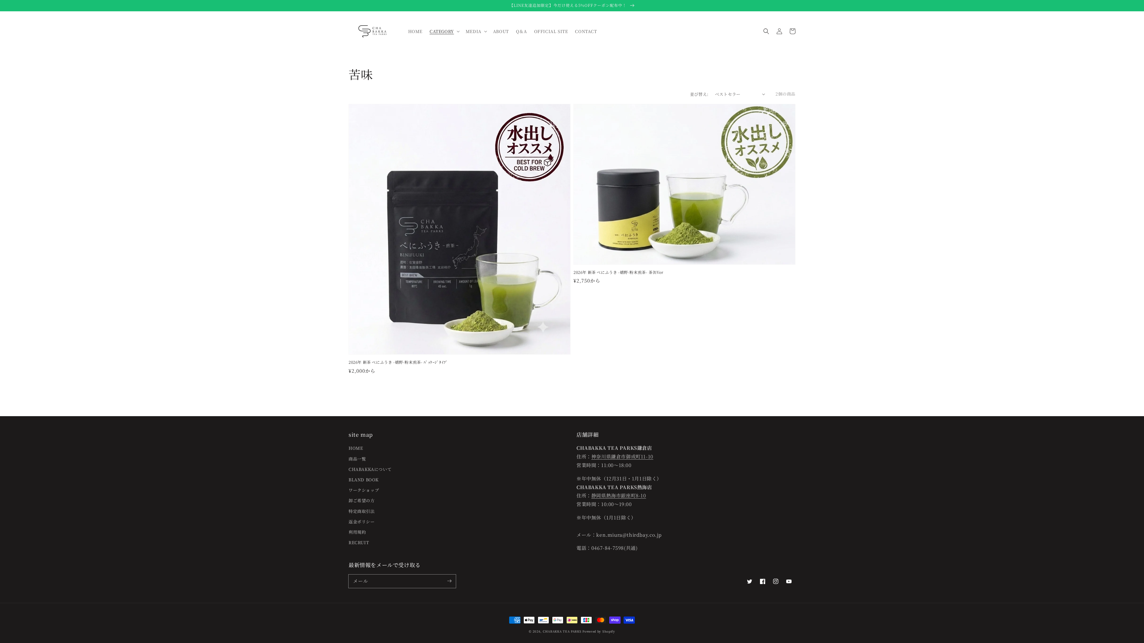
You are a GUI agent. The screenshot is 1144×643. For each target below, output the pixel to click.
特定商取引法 (362, 511)
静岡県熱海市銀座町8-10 (618, 495)
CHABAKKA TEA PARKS (562, 631)
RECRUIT (359, 542)
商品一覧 (357, 459)
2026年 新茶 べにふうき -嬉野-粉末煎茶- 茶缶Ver (618, 272)
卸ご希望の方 (362, 500)
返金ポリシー (362, 522)
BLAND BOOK (364, 480)
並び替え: (699, 94)
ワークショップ (364, 490)
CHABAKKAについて (370, 469)
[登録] (449, 581)
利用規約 (357, 532)
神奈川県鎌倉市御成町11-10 (622, 456)
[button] (766, 31)
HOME (356, 448)
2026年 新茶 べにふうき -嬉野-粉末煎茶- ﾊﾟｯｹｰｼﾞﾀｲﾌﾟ (398, 362)
